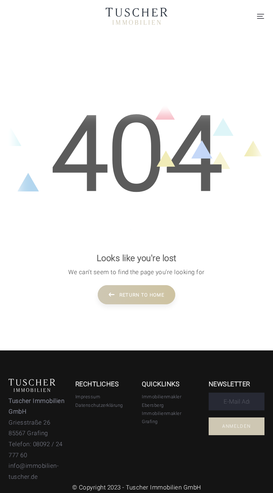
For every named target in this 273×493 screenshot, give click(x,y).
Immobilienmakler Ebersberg (161, 401)
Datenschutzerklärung (99, 405)
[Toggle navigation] (260, 16)
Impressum (88, 396)
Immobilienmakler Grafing (161, 417)
